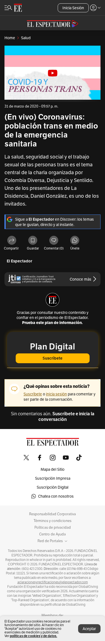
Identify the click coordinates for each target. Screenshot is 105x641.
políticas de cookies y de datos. (33, 636)
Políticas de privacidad (52, 528)
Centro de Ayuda (52, 534)
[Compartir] (11, 241)
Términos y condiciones (52, 521)
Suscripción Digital (52, 487)
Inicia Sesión (73, 7)
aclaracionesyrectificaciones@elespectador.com (52, 582)
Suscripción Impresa (52, 478)
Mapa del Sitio (52, 469)
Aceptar (89, 628)
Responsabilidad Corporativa (52, 514)
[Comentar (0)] (53, 241)
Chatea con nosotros (56, 496)
